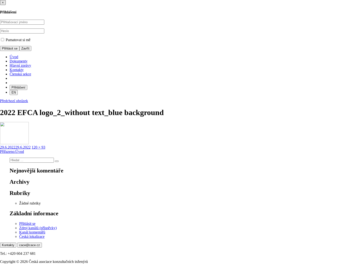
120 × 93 (38, 147)
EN (13, 92)
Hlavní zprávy (20, 65)
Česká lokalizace (32, 236)
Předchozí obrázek (14, 101)
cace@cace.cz (29, 245)
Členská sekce (20, 74)
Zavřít (25, 48)
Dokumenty (19, 61)
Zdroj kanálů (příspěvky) (38, 228)
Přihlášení (18, 87)
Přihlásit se (27, 224)
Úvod (14, 57)
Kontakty (17, 70)
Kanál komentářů (32, 232)
